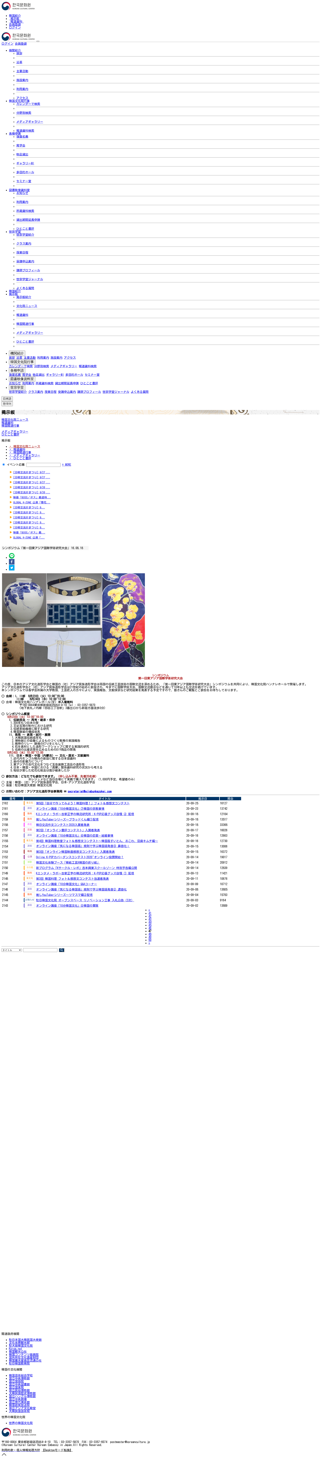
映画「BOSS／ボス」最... (29, 532)
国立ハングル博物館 (22, 1396)
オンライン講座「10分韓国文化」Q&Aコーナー (66, 884)
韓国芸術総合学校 (21, 1375)
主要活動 (22, 71)
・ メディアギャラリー (24, 455)
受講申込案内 (25, 261)
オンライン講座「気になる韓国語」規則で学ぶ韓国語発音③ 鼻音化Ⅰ (83, 845)
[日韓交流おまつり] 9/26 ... (31, 487)
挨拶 (19, 53)
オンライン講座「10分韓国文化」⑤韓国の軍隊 (67, 905)
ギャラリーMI (25, 163)
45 (149, 925)
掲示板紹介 (23, 297)
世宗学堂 (17, 387)
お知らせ (22, 193)
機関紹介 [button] (15, 50)
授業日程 (22, 252)
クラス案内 (23, 243)
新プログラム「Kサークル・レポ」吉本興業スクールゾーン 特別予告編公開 (86, 867)
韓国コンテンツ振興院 (24, 1354)
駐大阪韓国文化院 (21, 1345)
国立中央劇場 (18, 1399)
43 (149, 919)
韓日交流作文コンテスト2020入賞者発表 (63, 824)
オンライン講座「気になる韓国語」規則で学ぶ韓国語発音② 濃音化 (81, 889)
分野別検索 (23, 112)
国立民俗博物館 (19, 1390)
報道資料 (16, 21)
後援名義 (22, 136)
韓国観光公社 (18, 1351)
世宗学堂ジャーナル (29, 279)
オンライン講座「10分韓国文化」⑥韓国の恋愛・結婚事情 (74, 835)
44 (149, 922)
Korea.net (15, 1348)
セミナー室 (23, 181)
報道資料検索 (25, 130)
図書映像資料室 (22, 379)
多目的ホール (25, 172)
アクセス (22, 97)
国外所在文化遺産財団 (24, 1357)
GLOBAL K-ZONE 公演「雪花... (31, 502)
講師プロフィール (28, 270)
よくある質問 (25, 288)
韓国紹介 (15, 15)
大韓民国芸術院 (19, 1411)
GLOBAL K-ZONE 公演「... (29, 537)
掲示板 (15, 18)
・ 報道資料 (17, 449)
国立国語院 (16, 1381)
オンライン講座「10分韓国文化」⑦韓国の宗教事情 (70, 808)
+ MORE (66, 464)
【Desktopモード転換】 (57, 1450)
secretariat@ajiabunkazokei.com (90, 791)
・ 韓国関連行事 (20, 452)
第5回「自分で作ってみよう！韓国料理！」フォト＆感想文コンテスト (83, 803)
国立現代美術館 (19, 1402)
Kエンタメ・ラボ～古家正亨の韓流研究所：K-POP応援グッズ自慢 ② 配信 (85, 814)
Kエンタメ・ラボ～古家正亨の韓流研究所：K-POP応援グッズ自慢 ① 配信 (85, 873)
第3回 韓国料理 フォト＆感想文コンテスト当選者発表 (72, 878)
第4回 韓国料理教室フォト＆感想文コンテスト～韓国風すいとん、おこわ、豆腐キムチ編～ (97, 840)
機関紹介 (17, 353)
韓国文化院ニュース (14, 419)
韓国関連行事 (25, 323)
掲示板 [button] (13, 294)
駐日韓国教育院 (19, 1363)
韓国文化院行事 (22, 362)
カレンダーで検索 (28, 103)
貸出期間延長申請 (28, 219)
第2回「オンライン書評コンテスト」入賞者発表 (68, 830)
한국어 (32, 43)
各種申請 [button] (15, 133)
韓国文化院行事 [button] (19, 100)
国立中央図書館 (19, 1384)
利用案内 (22, 88)
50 (149, 939)
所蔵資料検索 (25, 210)
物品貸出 (22, 154)
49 (149, 937)
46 (149, 928)
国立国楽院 (16, 1387)
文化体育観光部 (19, 1342)
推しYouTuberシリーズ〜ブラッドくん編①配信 (67, 819)
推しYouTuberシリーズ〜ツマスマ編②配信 (64, 894)
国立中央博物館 (19, 1378)
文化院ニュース (26, 305)
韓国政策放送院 (19, 1405)
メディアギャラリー (29, 121)
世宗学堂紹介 (25, 234)
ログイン (15, 27)
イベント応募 (16, 464)
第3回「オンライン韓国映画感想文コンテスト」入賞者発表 (75, 851)
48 (149, 934)
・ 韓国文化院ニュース (24, 446)
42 (149, 916)
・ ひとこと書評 (20, 458)
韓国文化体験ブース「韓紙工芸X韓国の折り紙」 (68, 862)
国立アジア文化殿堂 (22, 1408)
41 (149, 913)
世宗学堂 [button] (15, 231)
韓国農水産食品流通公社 (25, 1360)
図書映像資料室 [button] (19, 190)
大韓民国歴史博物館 (22, 1393)
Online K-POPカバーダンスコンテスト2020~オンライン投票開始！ (80, 857)
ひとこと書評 (25, 228)
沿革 (19, 62)
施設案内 (22, 80)
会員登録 (15, 24)
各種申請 (17, 370)
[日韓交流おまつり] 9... (29, 507)
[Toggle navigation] (37, 41)
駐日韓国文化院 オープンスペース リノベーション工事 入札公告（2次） (85, 900)
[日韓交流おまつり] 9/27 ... (31, 472)
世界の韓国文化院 (21, 1422)
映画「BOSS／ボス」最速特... (32, 497)
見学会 (20, 145)
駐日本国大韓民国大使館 (25, 1339)
